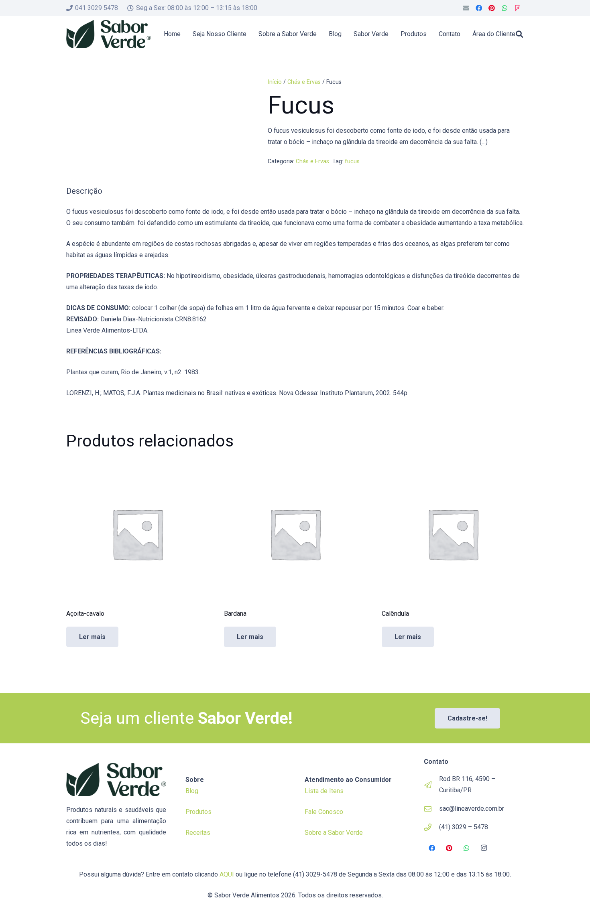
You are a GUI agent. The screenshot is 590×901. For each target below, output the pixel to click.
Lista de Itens (324, 791)
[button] (519, 34)
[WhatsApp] (504, 8)
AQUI (227, 874)
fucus (352, 161)
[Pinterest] (491, 8)
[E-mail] (466, 8)
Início (275, 82)
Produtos (198, 812)
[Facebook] (478, 8)
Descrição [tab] (84, 191)
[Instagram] (484, 848)
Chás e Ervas (304, 82)
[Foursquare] (517, 8)
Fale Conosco (324, 812)
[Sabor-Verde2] (108, 34)
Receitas (197, 832)
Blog (191, 791)
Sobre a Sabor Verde (334, 832)
